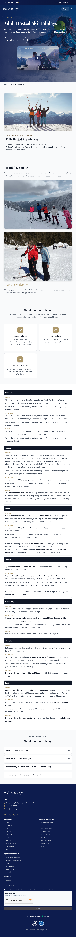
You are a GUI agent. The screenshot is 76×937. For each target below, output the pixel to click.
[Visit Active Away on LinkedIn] (17, 814)
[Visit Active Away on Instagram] (9, 814)
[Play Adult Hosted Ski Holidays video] (38, 57)
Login (65, 9)
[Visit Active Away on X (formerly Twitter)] (13, 814)
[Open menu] (71, 8)
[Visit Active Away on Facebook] (5, 814)
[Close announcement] (71, 2)
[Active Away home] (11, 9)
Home (5, 84)
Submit (38, 908)
